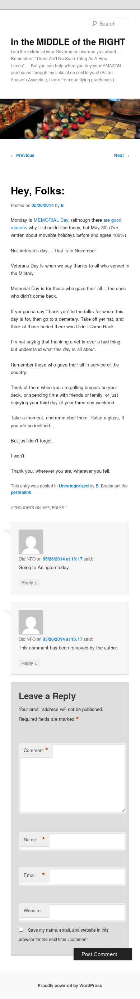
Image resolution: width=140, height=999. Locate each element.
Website (32, 910)
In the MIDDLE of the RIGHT (68, 41)
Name (34, 839)
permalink (21, 492)
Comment (36, 750)
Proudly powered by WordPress (70, 985)
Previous (22, 155)
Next (121, 155)
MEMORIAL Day (50, 219)
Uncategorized (74, 485)
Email (34, 875)
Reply (29, 582)
